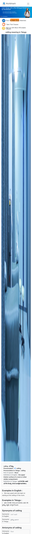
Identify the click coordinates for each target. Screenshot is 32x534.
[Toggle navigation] (28, 3)
